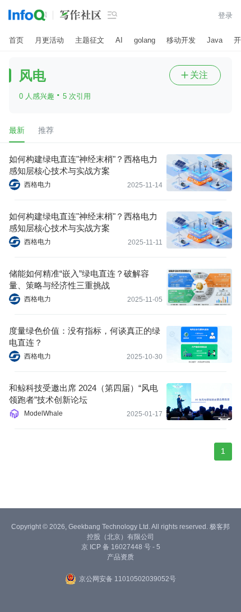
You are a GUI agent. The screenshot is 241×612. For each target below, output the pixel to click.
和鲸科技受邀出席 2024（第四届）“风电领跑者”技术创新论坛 (83, 393)
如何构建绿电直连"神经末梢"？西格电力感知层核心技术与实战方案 (83, 165)
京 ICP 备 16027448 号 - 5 (120, 547)
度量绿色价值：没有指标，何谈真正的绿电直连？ (84, 336)
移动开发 (181, 40)
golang (144, 40)
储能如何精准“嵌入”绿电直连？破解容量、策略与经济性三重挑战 (79, 279)
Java (215, 40)
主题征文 (89, 40)
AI (119, 40)
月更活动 (49, 40)
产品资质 (120, 557)
